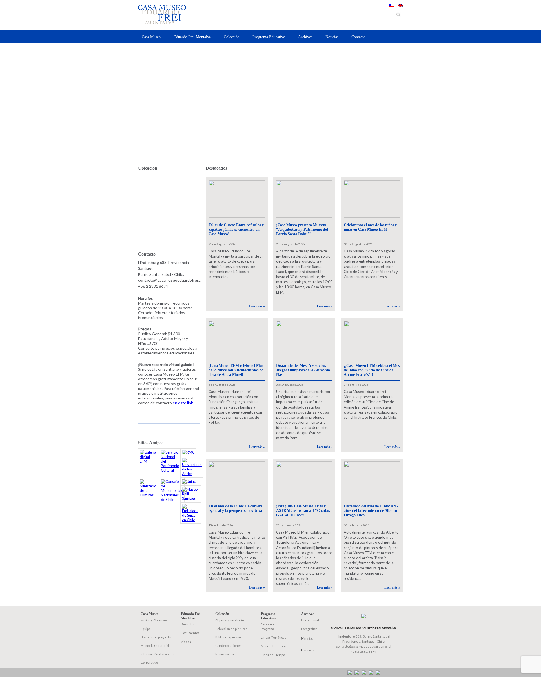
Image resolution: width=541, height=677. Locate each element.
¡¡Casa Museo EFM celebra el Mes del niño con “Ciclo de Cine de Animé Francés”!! (371, 370)
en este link (183, 402)
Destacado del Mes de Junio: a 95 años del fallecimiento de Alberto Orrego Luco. (371, 510)
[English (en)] (400, 6)
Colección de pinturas (231, 629)
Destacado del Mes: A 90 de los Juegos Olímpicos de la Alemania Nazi (303, 370)
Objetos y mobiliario (229, 620)
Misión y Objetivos (154, 620)
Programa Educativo (268, 37)
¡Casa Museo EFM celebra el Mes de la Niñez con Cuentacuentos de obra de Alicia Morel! (236, 370)
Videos (186, 641)
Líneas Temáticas (273, 637)
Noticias (331, 37)
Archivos (305, 37)
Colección (232, 37)
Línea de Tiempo (273, 655)
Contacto (358, 37)
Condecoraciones (228, 645)
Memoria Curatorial (155, 645)
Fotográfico (309, 629)
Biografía (187, 624)
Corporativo (149, 662)
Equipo (145, 629)
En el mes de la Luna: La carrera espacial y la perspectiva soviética (235, 508)
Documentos (190, 633)
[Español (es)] (391, 6)
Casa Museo (151, 37)
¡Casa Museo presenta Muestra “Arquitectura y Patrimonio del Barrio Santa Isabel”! (302, 229)
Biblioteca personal (229, 637)
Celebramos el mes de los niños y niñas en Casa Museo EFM (370, 227)
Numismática (224, 654)
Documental (310, 620)
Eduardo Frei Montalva (192, 37)
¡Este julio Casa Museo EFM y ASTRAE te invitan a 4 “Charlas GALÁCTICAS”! (303, 510)
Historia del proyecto (156, 637)
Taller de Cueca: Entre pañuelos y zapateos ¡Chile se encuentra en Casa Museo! (236, 229)
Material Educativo (274, 646)
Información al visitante (158, 654)
